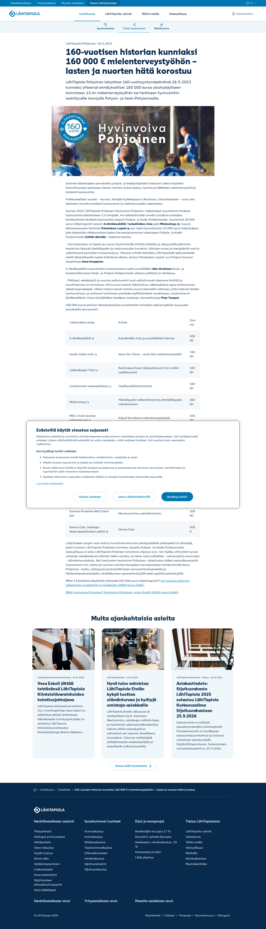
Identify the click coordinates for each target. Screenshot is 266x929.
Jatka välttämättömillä (134, 496)
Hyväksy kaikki (177, 496)
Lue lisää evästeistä (49, 483)
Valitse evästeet (90, 496)
